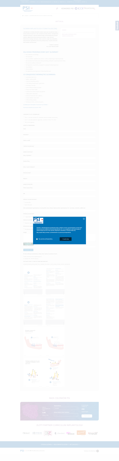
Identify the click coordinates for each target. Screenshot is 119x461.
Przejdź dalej (66, 239)
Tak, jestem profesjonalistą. (45, 239)
